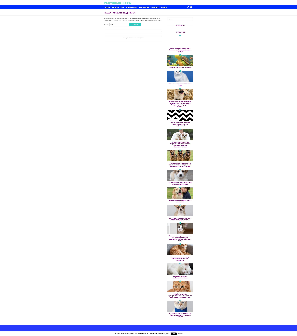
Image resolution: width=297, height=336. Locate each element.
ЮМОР (122, 7)
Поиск (191, 7)
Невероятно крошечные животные (180, 68)
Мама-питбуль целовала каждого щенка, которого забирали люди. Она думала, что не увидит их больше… (180, 104)
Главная (107, 7)
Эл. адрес (106, 24)
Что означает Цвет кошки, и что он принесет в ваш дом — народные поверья (180, 315)
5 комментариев (174, 120)
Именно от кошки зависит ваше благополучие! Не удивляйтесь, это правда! (180, 50)
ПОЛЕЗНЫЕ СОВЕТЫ (131, 7)
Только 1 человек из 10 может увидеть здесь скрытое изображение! (180, 124)
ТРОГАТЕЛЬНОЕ (155, 7)
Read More (180, 333)
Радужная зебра (117, 3)
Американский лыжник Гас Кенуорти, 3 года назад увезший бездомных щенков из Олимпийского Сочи (180, 144)
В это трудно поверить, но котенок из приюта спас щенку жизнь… (180, 219)
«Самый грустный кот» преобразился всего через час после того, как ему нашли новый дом (180, 295)
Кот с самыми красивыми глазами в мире (180, 84)
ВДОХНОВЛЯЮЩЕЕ (144, 7)
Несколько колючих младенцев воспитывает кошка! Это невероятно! (180, 258)
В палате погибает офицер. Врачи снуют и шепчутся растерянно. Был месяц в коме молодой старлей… (180, 164)
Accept (173, 333)
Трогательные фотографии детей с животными (180, 201)
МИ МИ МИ (164, 7)
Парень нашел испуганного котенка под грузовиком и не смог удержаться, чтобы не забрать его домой (180, 238)
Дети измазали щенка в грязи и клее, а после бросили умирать (180, 183)
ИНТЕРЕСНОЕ (115, 7)
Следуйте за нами (188, 7)
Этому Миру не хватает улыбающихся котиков (180, 277)
